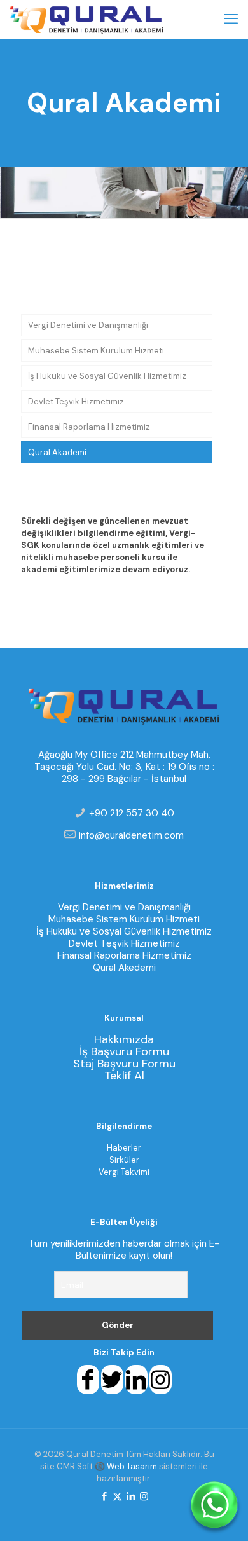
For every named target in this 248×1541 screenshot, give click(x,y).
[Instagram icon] (144, 1496)
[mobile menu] (231, 19)
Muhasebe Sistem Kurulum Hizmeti (96, 350)
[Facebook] (88, 1384)
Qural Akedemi (124, 967)
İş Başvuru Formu (124, 1051)
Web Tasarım (132, 1466)
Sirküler (124, 1159)
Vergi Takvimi (124, 1172)
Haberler (124, 1147)
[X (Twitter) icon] (117, 1496)
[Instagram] (160, 1384)
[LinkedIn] (136, 1384)
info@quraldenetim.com (131, 835)
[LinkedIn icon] (130, 1496)
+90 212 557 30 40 (131, 813)
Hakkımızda (124, 1039)
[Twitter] (112, 1384)
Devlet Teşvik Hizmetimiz (76, 401)
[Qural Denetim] (86, 19)
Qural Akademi (57, 452)
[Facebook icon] (104, 1496)
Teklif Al (124, 1075)
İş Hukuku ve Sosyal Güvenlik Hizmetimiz (107, 376)
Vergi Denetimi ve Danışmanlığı (88, 325)
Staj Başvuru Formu (124, 1063)
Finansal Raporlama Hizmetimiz (89, 426)
